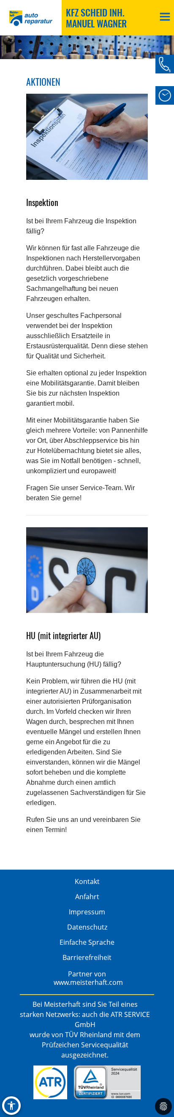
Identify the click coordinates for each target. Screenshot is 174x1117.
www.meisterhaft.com (88, 982)
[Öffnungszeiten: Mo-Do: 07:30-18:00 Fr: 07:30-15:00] (164, 95)
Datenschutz (87, 927)
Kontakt (87, 881)
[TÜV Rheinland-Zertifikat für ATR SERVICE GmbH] (107, 1082)
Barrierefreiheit (87, 957)
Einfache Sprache (87, 942)
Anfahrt (87, 896)
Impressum (87, 912)
